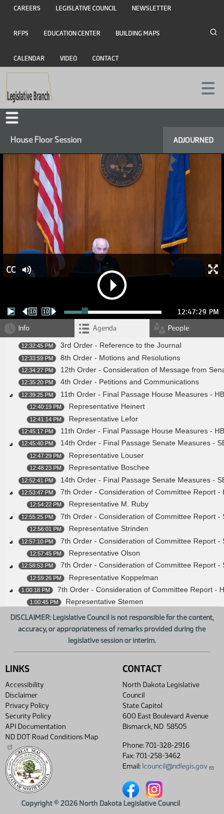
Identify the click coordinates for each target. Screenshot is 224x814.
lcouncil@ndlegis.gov (174, 766)
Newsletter (151, 8)
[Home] (29, 88)
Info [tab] (24, 328)
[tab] (111, 328)
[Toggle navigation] (203, 87)
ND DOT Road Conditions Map (51, 737)
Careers (27, 8)
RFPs (21, 33)
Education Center (72, 33)
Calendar (29, 58)
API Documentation (35, 726)
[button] (12, 117)
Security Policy (28, 716)
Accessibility (24, 684)
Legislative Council (86, 8)
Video (68, 58)
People (178, 328)
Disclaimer (21, 695)
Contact (105, 58)
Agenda (105, 328)
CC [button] (11, 270)
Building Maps (138, 33)
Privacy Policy (27, 705)
